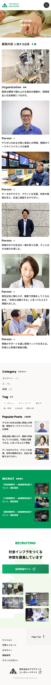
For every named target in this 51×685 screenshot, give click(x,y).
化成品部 (19, 408)
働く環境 (7, 408)
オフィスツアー (25, 403)
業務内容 (30, 408)
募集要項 (6, 655)
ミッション (7, 639)
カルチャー (11, 378)
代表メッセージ (9, 645)
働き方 (39, 403)
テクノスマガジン (10, 660)
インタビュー (9, 403)
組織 (7, 389)
